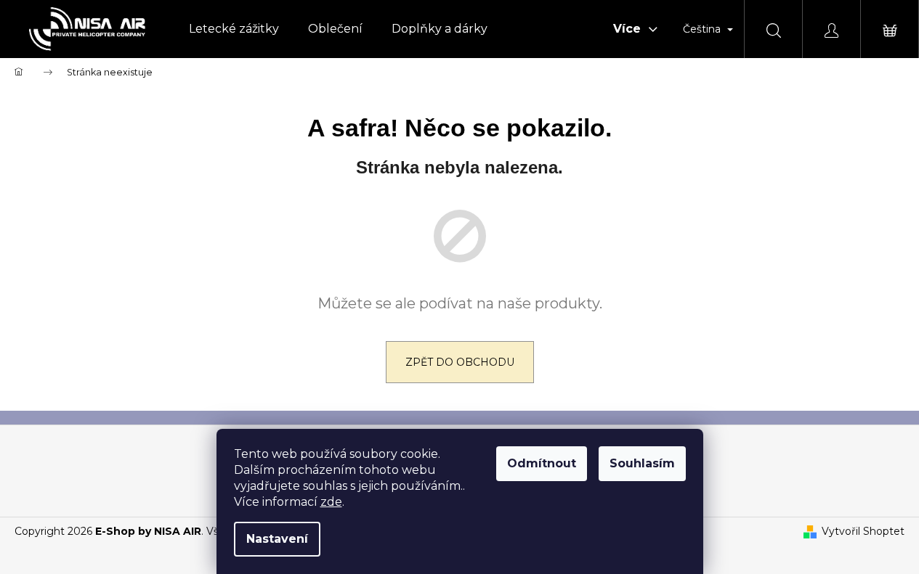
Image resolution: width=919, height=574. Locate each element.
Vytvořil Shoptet (863, 531)
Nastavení (277, 539)
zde (331, 502)
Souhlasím (642, 463)
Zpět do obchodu (459, 362)
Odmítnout (541, 463)
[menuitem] (233, 29)
